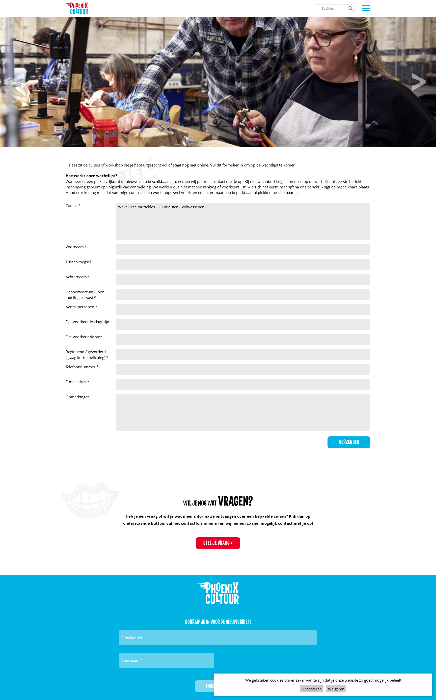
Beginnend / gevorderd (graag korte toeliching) (86, 354)
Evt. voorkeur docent (84, 336)
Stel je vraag (216, 543)
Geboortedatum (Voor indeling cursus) (85, 294)
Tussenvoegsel (78, 261)
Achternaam (77, 276)
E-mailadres (76, 381)
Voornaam (75, 246)
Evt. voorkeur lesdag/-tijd (87, 321)
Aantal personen (80, 306)
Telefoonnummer (81, 366)
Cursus (72, 205)
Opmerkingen (78, 396)
